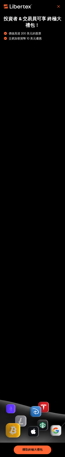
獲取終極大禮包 (32, 449)
